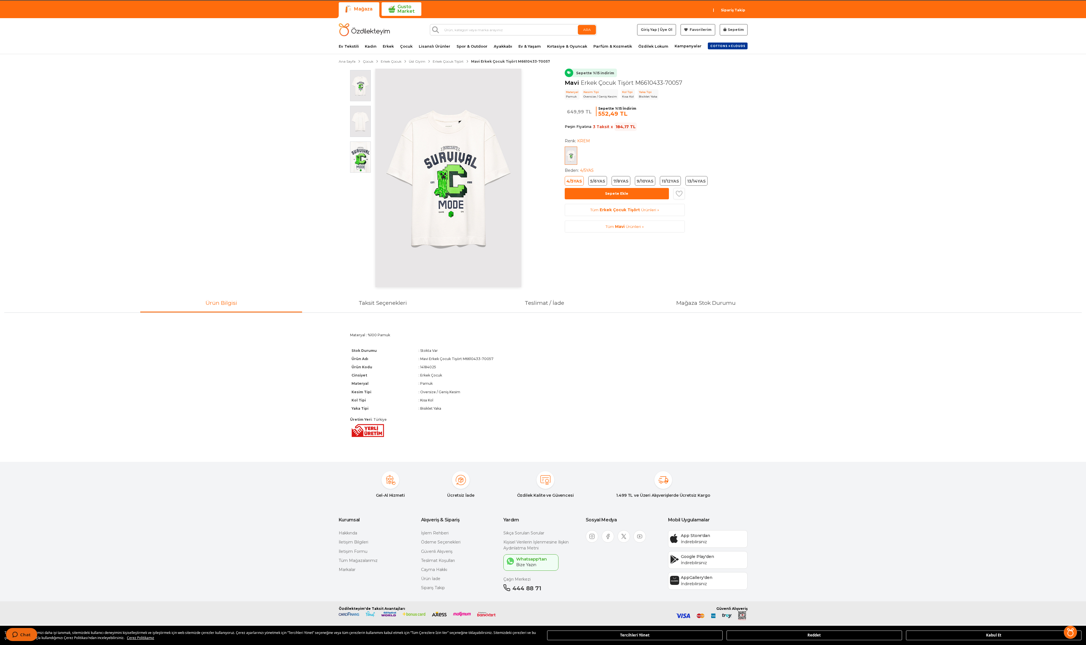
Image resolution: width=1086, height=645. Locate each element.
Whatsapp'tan (531, 559)
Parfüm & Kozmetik (612, 46)
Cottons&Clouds (728, 45)
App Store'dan (695, 535)
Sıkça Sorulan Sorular (523, 533)
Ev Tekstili (349, 46)
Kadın (370, 46)
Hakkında (348, 533)
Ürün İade (430, 578)
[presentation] (543, 382)
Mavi (573, 82)
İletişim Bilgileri (353, 542)
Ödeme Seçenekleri (441, 542)
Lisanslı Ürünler (434, 46)
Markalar (347, 569)
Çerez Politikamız (140, 637)
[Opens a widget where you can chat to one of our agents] (21, 635)
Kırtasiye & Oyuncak (567, 46)
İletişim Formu (353, 551)
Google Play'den (697, 556)
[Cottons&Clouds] (728, 46)
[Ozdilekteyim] (364, 30)
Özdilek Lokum (653, 46)
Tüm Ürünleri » (624, 210)
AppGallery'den (696, 577)
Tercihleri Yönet (635, 635)
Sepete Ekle (616, 193)
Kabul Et (993, 635)
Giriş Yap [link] (649, 30)
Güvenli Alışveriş (437, 551)
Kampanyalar (688, 46)
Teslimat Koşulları (438, 560)
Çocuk (406, 46)
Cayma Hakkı (434, 569)
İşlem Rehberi (435, 533)
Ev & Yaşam (529, 46)
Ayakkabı (503, 46)
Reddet (814, 635)
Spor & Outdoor (472, 46)
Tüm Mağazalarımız (358, 560)
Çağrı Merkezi (517, 579)
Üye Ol (666, 30)
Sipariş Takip (733, 10)
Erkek (388, 46)
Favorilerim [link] (700, 30)
